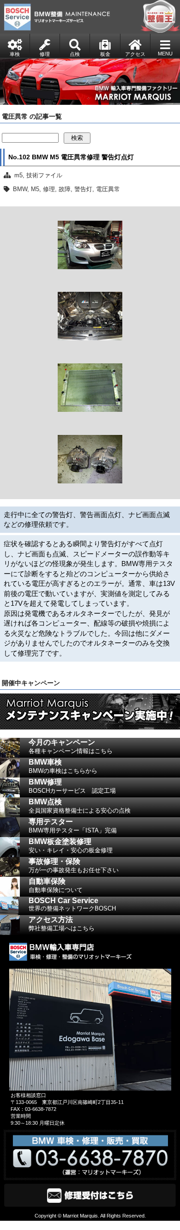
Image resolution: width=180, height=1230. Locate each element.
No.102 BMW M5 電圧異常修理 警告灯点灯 (71, 157)
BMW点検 (80, 806)
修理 (49, 189)
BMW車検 (63, 766)
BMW (20, 189)
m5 (18, 175)
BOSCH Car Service (72, 904)
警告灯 (83, 189)
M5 (35, 189)
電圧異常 (108, 189)
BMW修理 (72, 786)
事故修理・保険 (74, 865)
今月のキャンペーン (71, 746)
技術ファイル (44, 175)
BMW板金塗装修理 (71, 846)
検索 (77, 137)
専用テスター (73, 826)
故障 (65, 189)
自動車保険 (56, 885)
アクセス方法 (62, 924)
